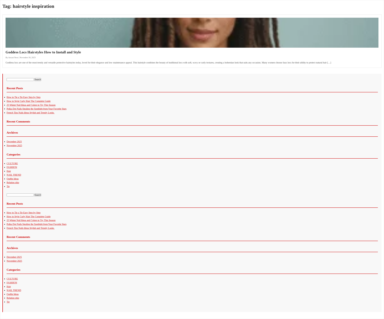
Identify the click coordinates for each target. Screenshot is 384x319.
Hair (9, 171)
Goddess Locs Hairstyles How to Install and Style (43, 52)
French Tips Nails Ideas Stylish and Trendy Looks (31, 112)
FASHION (12, 167)
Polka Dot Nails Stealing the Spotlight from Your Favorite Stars (36, 108)
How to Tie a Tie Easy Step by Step (23, 97)
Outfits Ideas (13, 178)
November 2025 (14, 145)
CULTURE (12, 163)
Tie (8, 186)
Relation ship (13, 182)
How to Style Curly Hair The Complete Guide (29, 101)
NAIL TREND (14, 175)
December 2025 (14, 141)
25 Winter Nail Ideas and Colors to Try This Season (31, 105)
